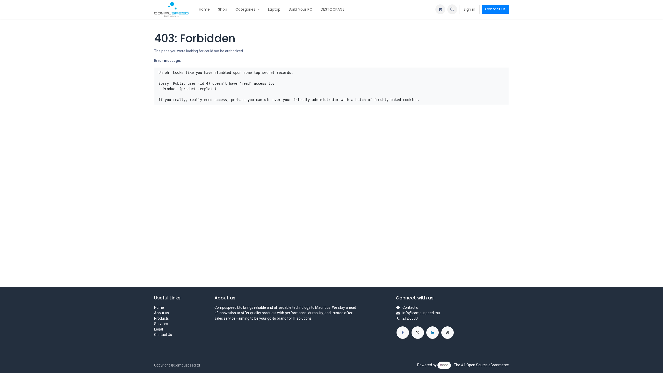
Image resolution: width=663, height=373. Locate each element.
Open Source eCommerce (487, 365)
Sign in (469, 9)
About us (161, 313)
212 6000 (410, 318)
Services (161, 324)
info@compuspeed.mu (421, 313)
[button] (452, 9)
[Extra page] (447, 332)
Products (161, 318)
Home (159, 307)
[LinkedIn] (432, 332)
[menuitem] (204, 9)
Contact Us (495, 9)
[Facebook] (403, 332)
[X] (418, 332)
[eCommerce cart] (440, 9)
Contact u (410, 307)
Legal (158, 329)
